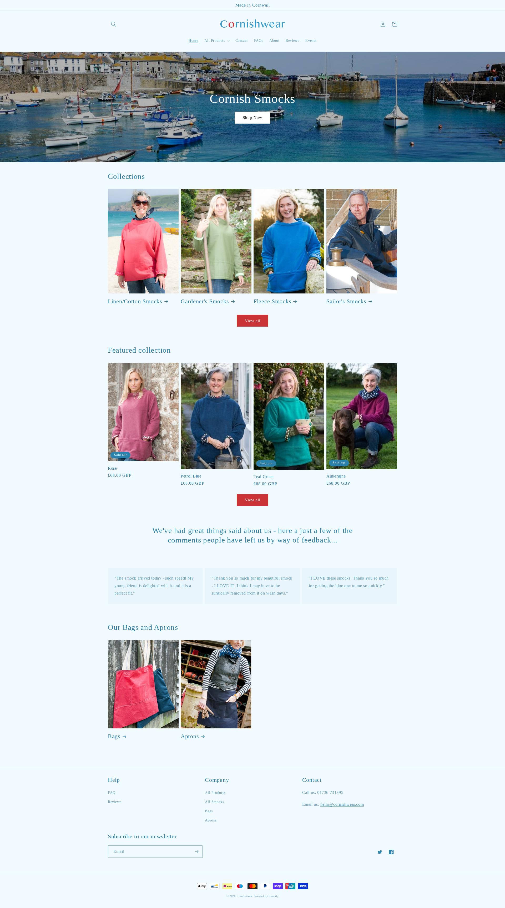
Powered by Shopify (266, 896)
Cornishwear (245, 896)
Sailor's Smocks (346, 301)
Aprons (190, 736)
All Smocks (214, 802)
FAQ (111, 793)
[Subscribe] (196, 851)
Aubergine (336, 476)
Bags (114, 736)
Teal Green (264, 476)
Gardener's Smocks (205, 301)
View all (252, 321)
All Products (215, 793)
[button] (113, 24)
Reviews (114, 802)
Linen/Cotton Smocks (135, 301)
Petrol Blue (191, 476)
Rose (112, 468)
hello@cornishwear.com (342, 804)
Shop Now (252, 117)
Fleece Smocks (272, 301)
